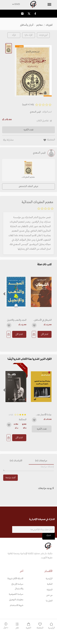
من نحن (49, 595)
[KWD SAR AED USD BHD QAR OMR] (28, 4)
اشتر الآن (44, 334)
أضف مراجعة (10, 477)
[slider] (45, 209)
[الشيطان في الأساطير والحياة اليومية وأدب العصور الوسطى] (41, 292)
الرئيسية (49, 578)
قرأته (14, 35)
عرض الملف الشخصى (28, 186)
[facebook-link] (35, 13)
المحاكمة (22, 419)
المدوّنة (49, 589)
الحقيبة (28, 627)
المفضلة (40, 627)
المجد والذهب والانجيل (16, 320)
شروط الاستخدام (16, 605)
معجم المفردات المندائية (28, 177)
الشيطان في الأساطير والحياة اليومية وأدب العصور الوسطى (43, 320)
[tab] (41, 461)
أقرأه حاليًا (28, 35)
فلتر (17, 627)
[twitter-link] (29, 13)
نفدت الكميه (42, 429)
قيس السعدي (35, 111)
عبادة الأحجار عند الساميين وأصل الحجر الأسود (43, 414)
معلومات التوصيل (16, 599)
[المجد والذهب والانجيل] (15, 292)
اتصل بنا (49, 600)
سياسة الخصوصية (16, 594)
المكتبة (49, 584)
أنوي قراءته (43, 35)
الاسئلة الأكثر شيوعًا (15, 578)
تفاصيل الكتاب (42, 120)
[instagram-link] (22, 13)
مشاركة (10, 140)
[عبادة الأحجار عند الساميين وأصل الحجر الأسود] (41, 386)
